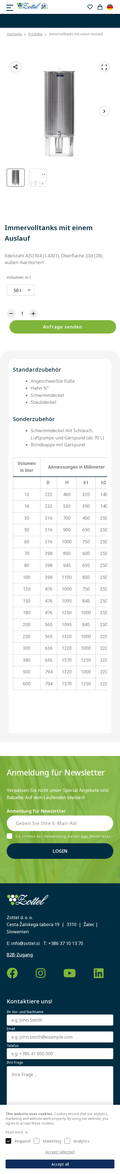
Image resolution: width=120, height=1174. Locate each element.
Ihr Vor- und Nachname (25, 1012)
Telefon (13, 1046)
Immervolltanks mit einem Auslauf (76, 34)
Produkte (35, 34)
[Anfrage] (99, 7)
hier (85, 836)
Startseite (14, 34)
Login (60, 851)
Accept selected (60, 1152)
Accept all (60, 1164)
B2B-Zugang (20, 955)
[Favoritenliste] (89, 7)
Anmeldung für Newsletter (36, 811)
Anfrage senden (62, 327)
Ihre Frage (15, 1062)
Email (11, 1029)
